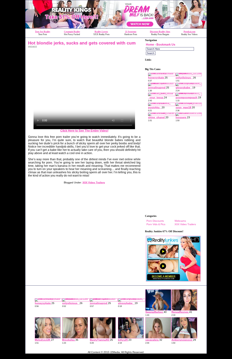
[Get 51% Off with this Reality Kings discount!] (116, 27)
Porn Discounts (155, 220)
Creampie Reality (72, 31)
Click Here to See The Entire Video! (84, 130)
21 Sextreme (130, 31)
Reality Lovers (101, 31)
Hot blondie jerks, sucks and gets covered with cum (82, 43)
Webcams (180, 220)
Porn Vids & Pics (155, 224)
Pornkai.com (189, 31)
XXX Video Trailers (93, 182)
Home (150, 44)
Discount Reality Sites (160, 31)
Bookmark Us (165, 44)
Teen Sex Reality (42, 31)
